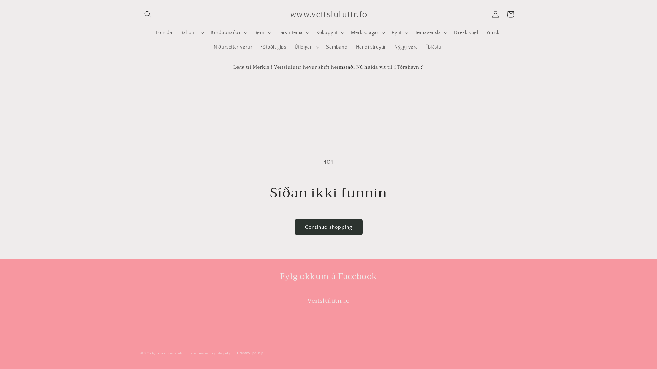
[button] (147, 14)
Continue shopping (328, 227)
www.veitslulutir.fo (174, 353)
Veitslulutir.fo (328, 300)
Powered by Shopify (212, 353)
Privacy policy (250, 353)
